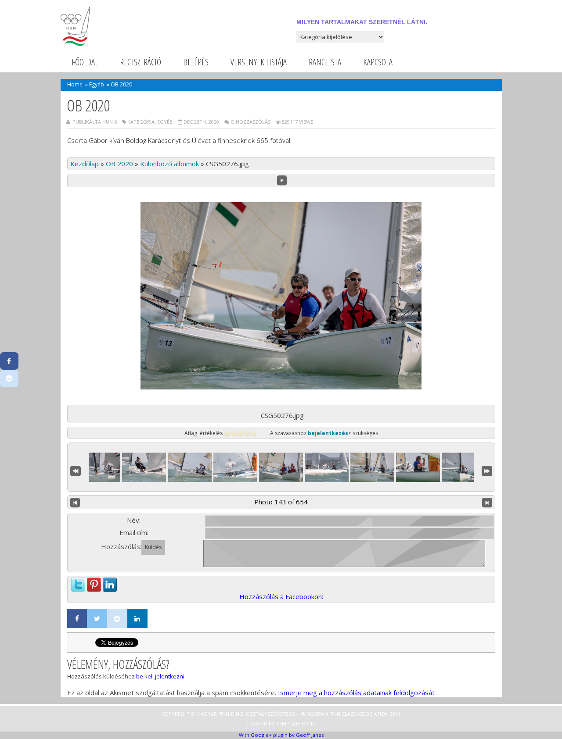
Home (75, 84)
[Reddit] (117, 618)
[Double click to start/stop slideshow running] (281, 467)
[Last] (487, 470)
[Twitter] (97, 618)
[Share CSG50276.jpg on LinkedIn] (110, 582)
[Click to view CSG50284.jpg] (418, 467)
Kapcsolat (379, 62)
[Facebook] (77, 618)
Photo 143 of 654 (281, 501)
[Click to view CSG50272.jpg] (98, 467)
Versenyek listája (259, 62)
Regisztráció (140, 62)
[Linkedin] (137, 618)
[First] (75, 470)
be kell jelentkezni (160, 676)
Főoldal (85, 62)
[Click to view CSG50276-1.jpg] (235, 467)
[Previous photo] (75, 502)
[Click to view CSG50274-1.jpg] (144, 467)
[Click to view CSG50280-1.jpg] (327, 467)
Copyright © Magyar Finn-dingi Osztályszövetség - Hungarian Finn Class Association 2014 (281, 713)
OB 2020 (119, 163)
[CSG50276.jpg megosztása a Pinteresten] (94, 582)
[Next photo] (487, 502)
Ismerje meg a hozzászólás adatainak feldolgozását (356, 692)
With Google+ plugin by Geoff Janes (281, 735)
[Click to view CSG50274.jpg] (190, 467)
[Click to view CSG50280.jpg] (372, 467)
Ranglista (325, 62)
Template (288, 723)
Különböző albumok (169, 163)
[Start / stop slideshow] (282, 180)
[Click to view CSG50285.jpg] (464, 467)
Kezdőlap (84, 163)
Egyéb (96, 84)
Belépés (196, 62)
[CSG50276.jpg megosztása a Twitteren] (78, 582)
